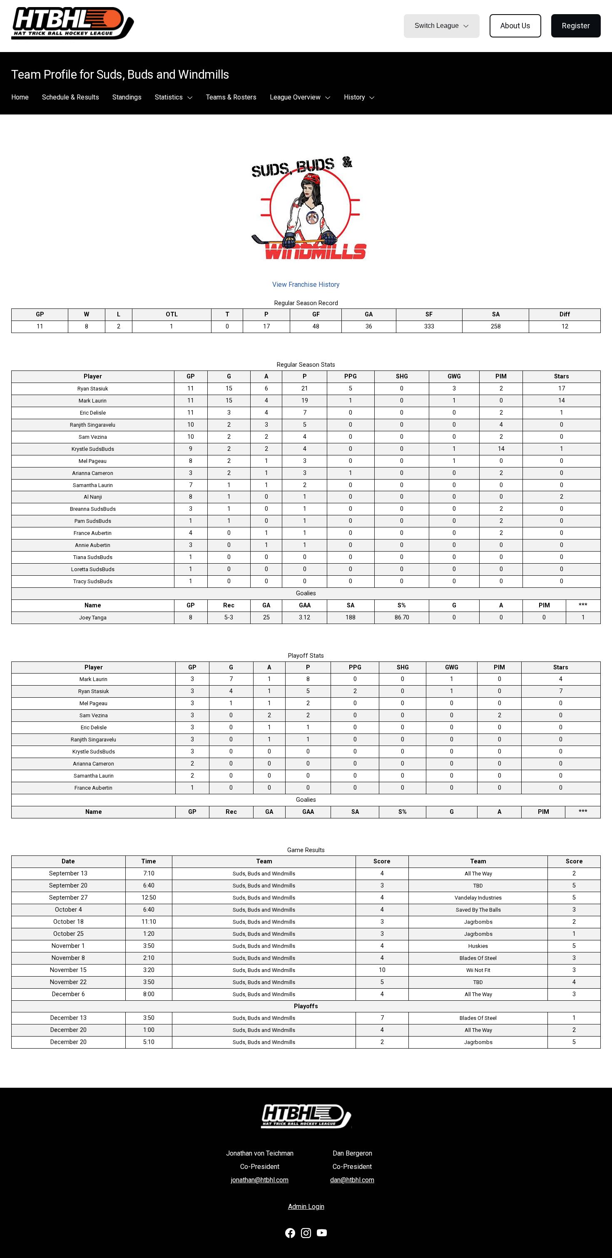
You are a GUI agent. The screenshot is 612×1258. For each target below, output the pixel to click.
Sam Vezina (93, 437)
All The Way (478, 873)
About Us (515, 25)
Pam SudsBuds (93, 521)
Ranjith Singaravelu (92, 425)
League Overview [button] (296, 97)
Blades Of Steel (478, 958)
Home (20, 97)
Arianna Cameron (92, 473)
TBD (478, 886)
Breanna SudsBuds (93, 509)
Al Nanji (93, 497)
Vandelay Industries (478, 898)
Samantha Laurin (93, 485)
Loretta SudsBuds (92, 569)
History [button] (355, 97)
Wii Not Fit (478, 970)
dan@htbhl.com (352, 1180)
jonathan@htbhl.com (260, 1180)
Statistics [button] (169, 97)
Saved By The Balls (478, 910)
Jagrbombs (478, 922)
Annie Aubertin (92, 545)
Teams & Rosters (231, 97)
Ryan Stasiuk (92, 388)
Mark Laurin (93, 401)
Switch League (437, 25)
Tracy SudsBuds (92, 581)
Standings (127, 97)
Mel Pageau (93, 461)
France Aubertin (93, 533)
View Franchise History (306, 284)
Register (576, 25)
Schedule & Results (70, 97)
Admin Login (306, 1207)
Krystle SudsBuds (93, 449)
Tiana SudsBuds (92, 557)
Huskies (478, 946)
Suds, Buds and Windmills (264, 873)
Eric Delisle (93, 413)
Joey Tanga (93, 617)
